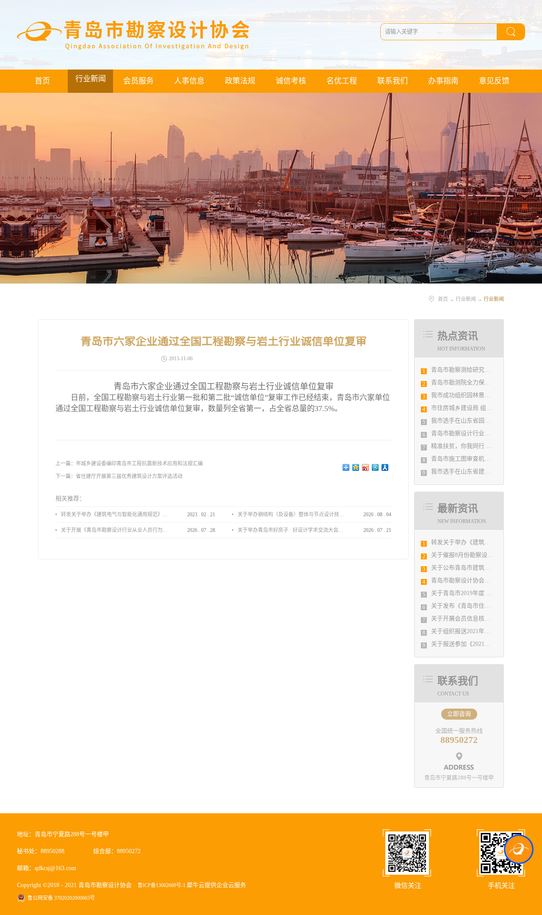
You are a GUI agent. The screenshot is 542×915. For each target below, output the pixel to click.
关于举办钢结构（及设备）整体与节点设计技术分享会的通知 (291, 514)
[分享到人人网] (385, 467)
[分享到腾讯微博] (375, 467)
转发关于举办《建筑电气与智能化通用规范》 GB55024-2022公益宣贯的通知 (114, 514)
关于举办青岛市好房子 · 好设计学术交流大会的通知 (291, 530)
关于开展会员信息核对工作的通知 (475, 618)
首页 (42, 81)
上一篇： (129, 464)
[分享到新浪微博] (365, 467)
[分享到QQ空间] (355, 467)
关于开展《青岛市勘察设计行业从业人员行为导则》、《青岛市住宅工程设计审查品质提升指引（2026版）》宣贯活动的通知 (114, 530)
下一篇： (119, 476)
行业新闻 (466, 299)
